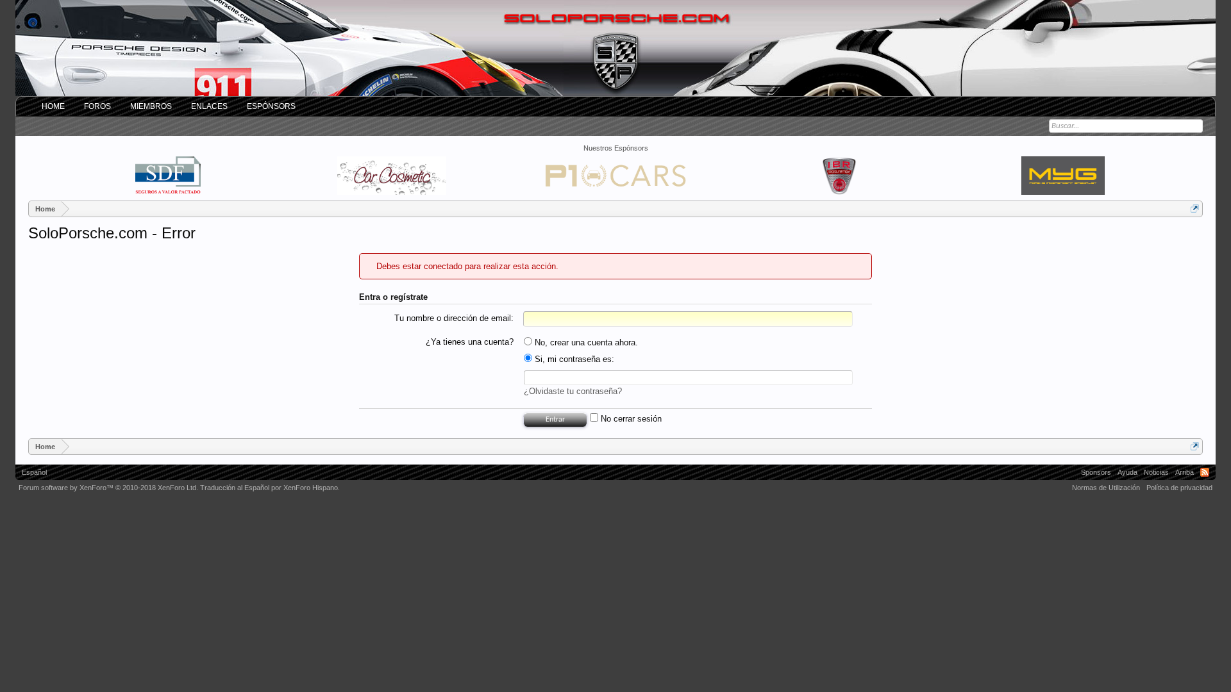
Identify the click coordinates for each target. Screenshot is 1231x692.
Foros (97, 106)
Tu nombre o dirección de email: (454, 318)
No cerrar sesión (630, 419)
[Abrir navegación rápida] (1195, 208)
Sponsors (1096, 472)
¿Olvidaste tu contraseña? (573, 391)
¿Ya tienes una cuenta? (470, 342)
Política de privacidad (1179, 487)
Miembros (151, 106)
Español (34, 472)
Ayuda (1127, 472)
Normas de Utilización (1106, 487)
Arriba (1184, 472)
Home (53, 106)
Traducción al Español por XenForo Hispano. (270, 487)
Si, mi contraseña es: (573, 359)
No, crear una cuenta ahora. (585, 342)
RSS (1204, 472)
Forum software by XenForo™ (108, 487)
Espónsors (271, 106)
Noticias (1156, 472)
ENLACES (209, 106)
